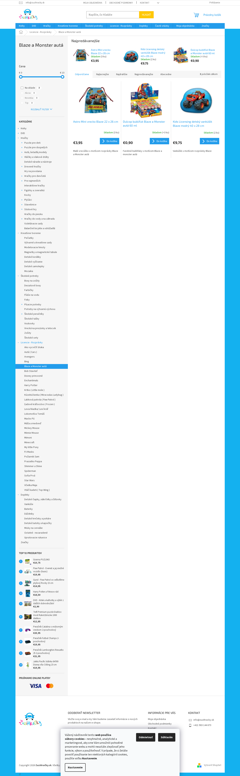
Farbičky (28, 290)
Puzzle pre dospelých (35, 147)
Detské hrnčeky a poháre (37, 518)
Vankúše (28, 504)
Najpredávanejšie (144, 74)
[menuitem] (21, 26)
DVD (23, 133)
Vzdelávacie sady (33, 223)
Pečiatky (29, 238)
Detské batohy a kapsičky (38, 523)
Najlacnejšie (102, 74)
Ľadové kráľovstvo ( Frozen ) (39, 404)
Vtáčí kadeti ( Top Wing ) (37, 490)
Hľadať (146, 14)
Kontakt (144, 2)
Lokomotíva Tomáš (34, 414)
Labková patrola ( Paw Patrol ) (39, 399)
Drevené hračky (32, 166)
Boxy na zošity (32, 281)
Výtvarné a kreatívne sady (38, 242)
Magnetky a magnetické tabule (40, 252)
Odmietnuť (146, 737)
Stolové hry (30, 209)
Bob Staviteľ (30, 371)
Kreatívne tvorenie (31, 233)
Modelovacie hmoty (34, 247)
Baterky (28, 509)
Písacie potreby (32, 304)
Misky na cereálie (33, 528)
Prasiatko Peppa (33, 461)
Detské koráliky (32, 257)
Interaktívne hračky (34, 185)
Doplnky (25, 495)
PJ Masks (29, 452)
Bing (26, 361)
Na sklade (32, 88)
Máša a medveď (32, 423)
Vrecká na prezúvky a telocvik (40, 328)
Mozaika (28, 271)
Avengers (29, 357)
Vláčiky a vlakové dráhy (36, 157)
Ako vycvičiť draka (34, 347)
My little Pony (31, 447)
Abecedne (165, 74)
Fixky (27, 300)
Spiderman (30, 471)
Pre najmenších (32, 181)
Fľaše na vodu (31, 295)
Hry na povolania (33, 171)
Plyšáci (28, 200)
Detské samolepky (34, 266)
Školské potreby (30, 276)
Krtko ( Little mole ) (34, 390)
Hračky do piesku (33, 214)
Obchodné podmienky (121, 2)
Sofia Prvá (29, 475)
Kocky (27, 195)
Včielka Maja (30, 485)
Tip (29, 103)
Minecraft (29, 442)
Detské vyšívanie (33, 262)
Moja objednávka (92, 2)
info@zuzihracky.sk (203, 720)
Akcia (30, 93)
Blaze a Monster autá (35, 366)
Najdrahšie (121, 74)
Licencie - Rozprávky (32, 342)
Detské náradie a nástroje (38, 162)
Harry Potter (30, 385)
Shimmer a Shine (33, 466)
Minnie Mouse (31, 433)
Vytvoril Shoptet (212, 765)
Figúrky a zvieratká (34, 190)
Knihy (23, 128)
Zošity (27, 333)
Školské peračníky (34, 314)
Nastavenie (75, 767)
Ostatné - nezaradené (36, 533)
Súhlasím (167, 737)
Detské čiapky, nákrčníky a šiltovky (42, 499)
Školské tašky (31, 319)
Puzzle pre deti (32, 143)
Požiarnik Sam (31, 456)
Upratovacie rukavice (35, 537)
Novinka (31, 98)
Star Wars (29, 480)
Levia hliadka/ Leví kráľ (36, 409)
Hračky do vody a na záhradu (39, 219)
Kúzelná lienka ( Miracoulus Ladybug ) (43, 395)
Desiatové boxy (32, 285)
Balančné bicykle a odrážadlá (39, 228)
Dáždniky (29, 514)
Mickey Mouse (31, 428)
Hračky (24, 138)
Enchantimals (31, 380)
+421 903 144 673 (202, 725)
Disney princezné (33, 376)
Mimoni (28, 437)
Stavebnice (30, 204)
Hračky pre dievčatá (35, 176)
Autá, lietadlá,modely (35, 152)
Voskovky (29, 323)
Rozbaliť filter (40, 109)
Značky (24, 542)
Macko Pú (29, 418)
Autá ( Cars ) (30, 352)
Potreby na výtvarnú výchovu (39, 309)
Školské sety (31, 338)
